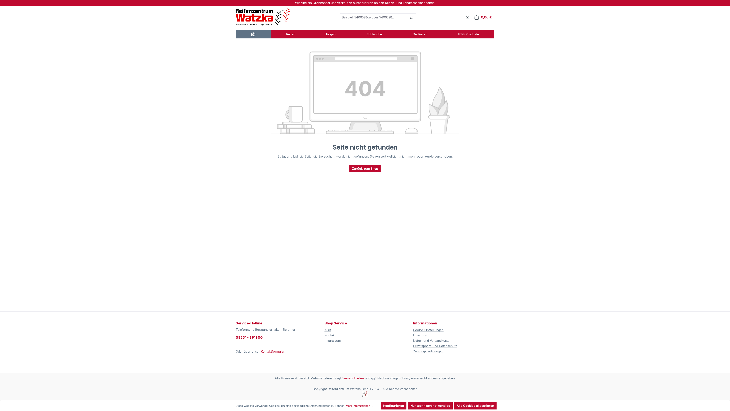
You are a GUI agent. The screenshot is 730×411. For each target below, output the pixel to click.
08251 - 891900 (249, 337)
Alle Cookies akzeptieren (475, 406)
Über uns (420, 335)
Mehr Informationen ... (359, 405)
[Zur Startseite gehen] (264, 16)
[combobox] (373, 17)
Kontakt (330, 335)
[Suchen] (411, 17)
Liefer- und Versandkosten (432, 340)
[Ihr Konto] (467, 17)
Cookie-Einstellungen (428, 330)
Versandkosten (353, 378)
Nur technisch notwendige (430, 406)
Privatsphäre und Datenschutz (435, 346)
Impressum (333, 340)
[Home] (253, 34)
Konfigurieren (393, 406)
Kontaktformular (272, 351)
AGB (328, 330)
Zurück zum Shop (365, 168)
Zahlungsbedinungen (428, 351)
